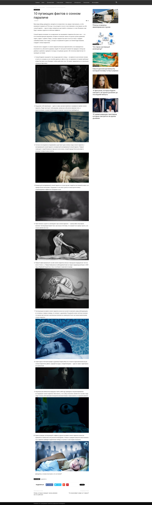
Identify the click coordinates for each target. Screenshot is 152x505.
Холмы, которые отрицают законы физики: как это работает (45, 493)
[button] (116, 2)
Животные (69, 2)
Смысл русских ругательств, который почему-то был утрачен (105, 70)
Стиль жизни (60, 2)
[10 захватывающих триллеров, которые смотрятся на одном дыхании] (105, 105)
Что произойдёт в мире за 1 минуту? (79, 493)
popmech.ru (43, 479)
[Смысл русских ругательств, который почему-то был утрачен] (105, 60)
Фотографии (95, 2)
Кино (43, 2)
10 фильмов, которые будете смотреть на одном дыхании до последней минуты (105, 92)
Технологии (86, 2)
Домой (35, 7)
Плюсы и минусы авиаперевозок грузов (101, 26)
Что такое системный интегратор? (101, 48)
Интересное (77, 2)
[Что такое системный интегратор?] (105, 38)
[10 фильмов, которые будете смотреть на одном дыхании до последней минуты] (105, 81)
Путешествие (50, 2)
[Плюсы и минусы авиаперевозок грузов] (105, 16)
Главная (37, 2)
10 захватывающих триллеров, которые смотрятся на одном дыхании (105, 116)
